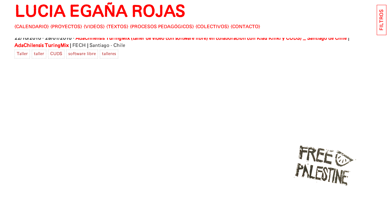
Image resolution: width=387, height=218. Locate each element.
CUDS (56, 54)
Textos (117, 27)
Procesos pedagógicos (162, 27)
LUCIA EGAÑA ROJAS (100, 12)
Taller (22, 54)
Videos (94, 27)
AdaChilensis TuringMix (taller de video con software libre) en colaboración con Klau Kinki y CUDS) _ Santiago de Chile (211, 38)
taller (39, 54)
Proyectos (66, 27)
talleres (109, 54)
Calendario (31, 27)
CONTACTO (245, 27)
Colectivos (212, 27)
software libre (82, 54)
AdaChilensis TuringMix (42, 45)
